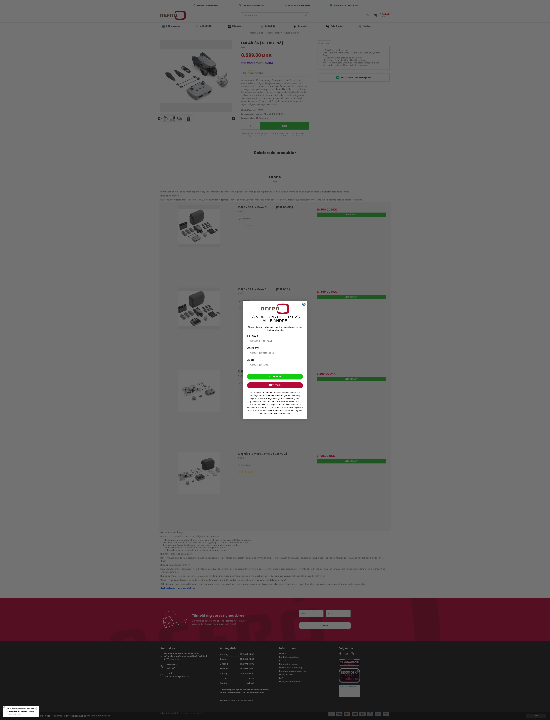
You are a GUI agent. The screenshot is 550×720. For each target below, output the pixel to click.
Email (250, 360)
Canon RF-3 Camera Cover (20, 711)
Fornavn (252, 336)
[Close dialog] (304, 304)
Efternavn (253, 348)
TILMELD (275, 376)
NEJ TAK (275, 385)
